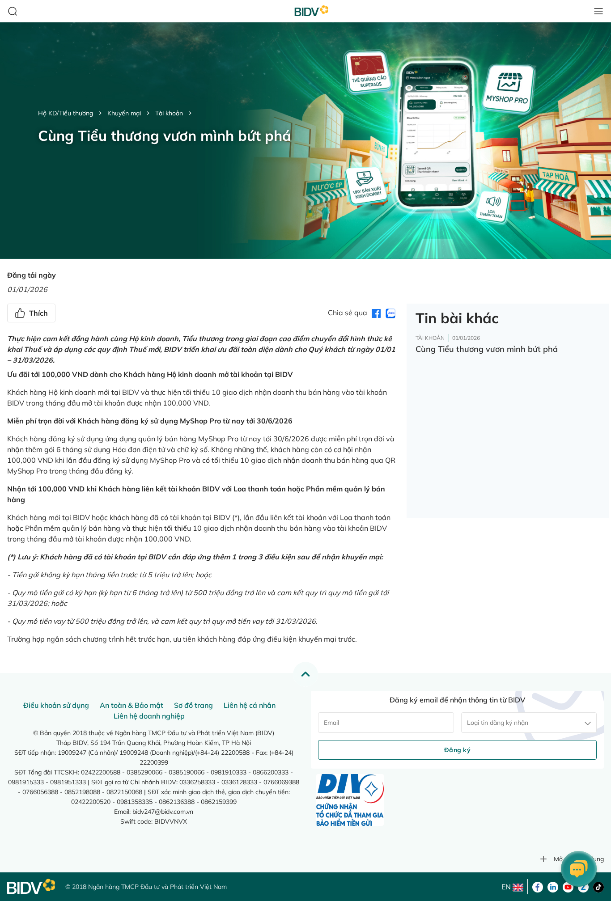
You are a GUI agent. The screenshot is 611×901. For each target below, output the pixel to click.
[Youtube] (568, 886)
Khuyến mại (124, 113)
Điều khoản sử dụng (56, 705)
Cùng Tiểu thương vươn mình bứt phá (487, 349)
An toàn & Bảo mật (131, 705)
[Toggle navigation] (598, 11)
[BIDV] (31, 886)
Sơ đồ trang (193, 705)
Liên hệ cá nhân (250, 705)
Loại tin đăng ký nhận (497, 723)
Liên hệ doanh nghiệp (149, 715)
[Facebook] (537, 886)
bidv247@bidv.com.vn (162, 812)
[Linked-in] (552, 886)
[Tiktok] (598, 886)
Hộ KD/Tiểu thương (65, 113)
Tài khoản (169, 113)
